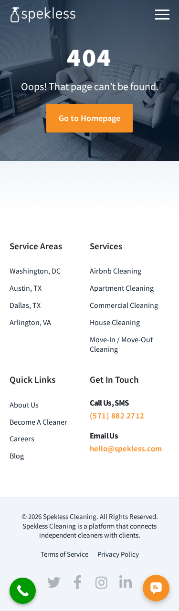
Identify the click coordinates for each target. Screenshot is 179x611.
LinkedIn (125, 581)
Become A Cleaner (38, 422)
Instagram (101, 582)
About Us (24, 404)
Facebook (77, 582)
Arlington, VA (30, 322)
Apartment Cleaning (122, 288)
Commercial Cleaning (124, 305)
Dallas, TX (25, 305)
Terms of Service (64, 554)
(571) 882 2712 (117, 415)
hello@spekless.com (126, 448)
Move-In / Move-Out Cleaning (121, 344)
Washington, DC (35, 270)
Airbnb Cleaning (115, 270)
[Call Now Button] (23, 591)
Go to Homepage (89, 117)
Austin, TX (26, 288)
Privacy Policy (118, 554)
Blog (17, 455)
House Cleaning (115, 322)
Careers (22, 438)
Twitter (53, 582)
